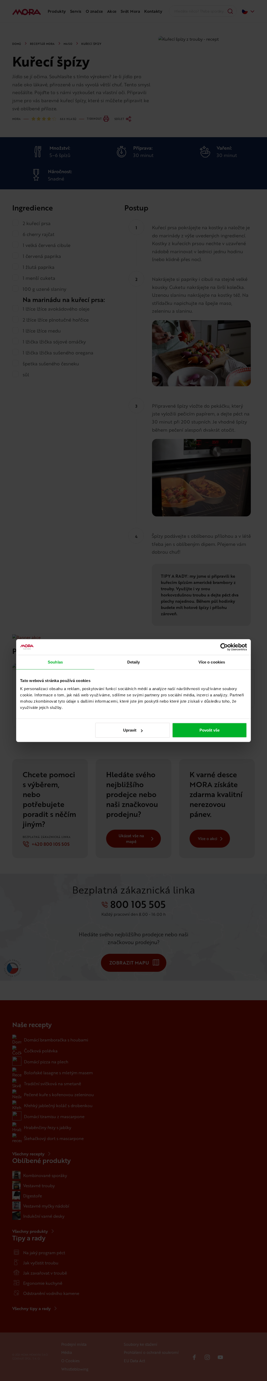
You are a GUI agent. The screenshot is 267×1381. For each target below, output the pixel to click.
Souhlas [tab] (55, 662)
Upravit (129, 730)
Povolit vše (209, 730)
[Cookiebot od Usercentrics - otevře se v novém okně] (224, 647)
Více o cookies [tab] (211, 662)
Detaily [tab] (133, 662)
